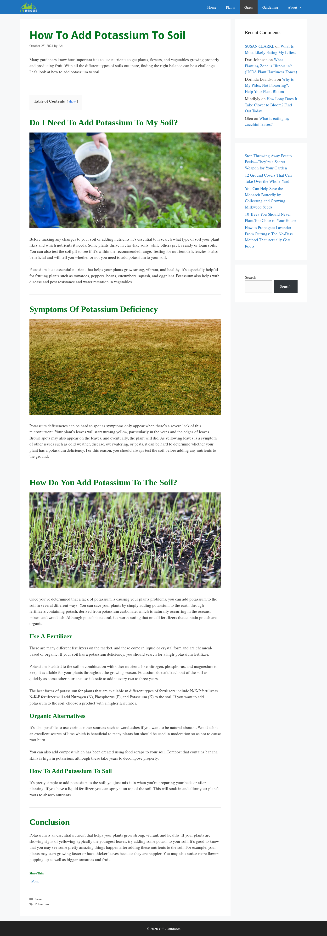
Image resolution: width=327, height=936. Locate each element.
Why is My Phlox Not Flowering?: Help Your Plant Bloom (269, 85)
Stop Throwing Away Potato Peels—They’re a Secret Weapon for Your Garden (268, 162)
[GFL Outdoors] (30, 7)
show (72, 101)
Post (35, 880)
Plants (230, 7)
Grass (248, 7)
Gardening (270, 7)
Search (250, 277)
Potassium (42, 904)
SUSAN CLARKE (259, 46)
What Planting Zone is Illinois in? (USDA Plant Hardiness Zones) (271, 66)
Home (211, 7)
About (292, 7)
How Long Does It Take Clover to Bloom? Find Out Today (271, 105)
